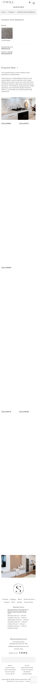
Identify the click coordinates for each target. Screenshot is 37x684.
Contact (6, 602)
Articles (19, 602)
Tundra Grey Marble (10, 669)
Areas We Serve (29, 599)
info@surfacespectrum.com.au (18, 646)
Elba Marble (27, 672)
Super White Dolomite (27, 667)
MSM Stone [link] (5, 48)
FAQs (13, 602)
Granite (27, 665)
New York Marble (10, 672)
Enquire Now (8, 67)
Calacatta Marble (27, 674)
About (20, 599)
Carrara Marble (10, 674)
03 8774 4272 (18, 7)
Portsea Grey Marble (27, 669)
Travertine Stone (10, 667)
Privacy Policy (28, 602)
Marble (10, 665)
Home (3, 12)
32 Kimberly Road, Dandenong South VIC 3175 (18, 643)
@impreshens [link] (6, 53)
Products (5, 599)
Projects (11, 12)
